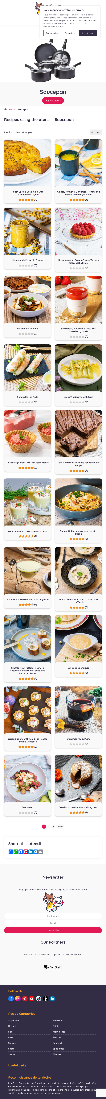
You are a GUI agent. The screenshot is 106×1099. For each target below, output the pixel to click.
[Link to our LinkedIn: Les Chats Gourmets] (52, 998)
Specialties (58, 1048)
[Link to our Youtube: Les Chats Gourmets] (32, 998)
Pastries (57, 1037)
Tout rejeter (70, 33)
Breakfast (58, 1020)
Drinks (56, 1026)
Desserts (12, 1026)
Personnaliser (52, 33)
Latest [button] (97, 132)
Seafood (57, 1043)
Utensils (12, 109)
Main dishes (59, 1031)
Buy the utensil (53, 100)
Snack (11, 1048)
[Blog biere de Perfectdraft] (53, 967)
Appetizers (13, 1020)
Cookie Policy (57, 26)
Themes (57, 1054)
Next (60, 826)
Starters (12, 1054)
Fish (10, 1031)
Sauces (12, 1043)
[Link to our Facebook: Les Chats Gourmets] (11, 998)
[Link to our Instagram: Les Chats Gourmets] (18, 998)
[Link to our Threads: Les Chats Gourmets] (45, 998)
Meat (11, 1037)
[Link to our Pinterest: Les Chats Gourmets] (25, 998)
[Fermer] (97, 9)
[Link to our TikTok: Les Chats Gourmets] (38, 998)
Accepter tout (88, 33)
